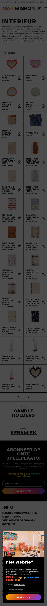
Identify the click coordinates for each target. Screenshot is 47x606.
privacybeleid (19, 584)
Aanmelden (23, 597)
